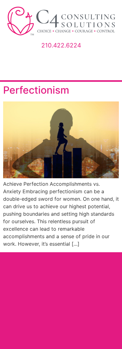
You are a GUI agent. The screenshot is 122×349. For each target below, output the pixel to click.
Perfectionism (36, 90)
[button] (61, 70)
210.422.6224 (61, 45)
